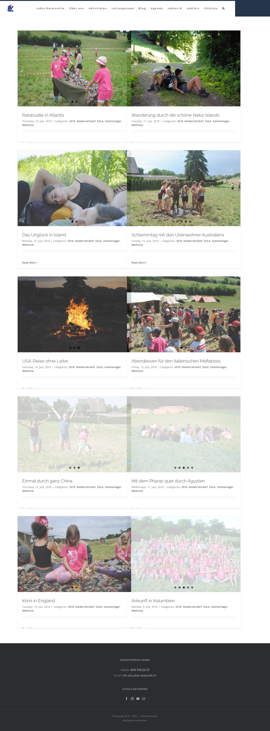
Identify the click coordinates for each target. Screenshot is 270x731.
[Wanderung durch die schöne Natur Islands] (183, 68)
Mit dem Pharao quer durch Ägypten (168, 481)
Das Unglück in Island (44, 234)
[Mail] (143, 698)
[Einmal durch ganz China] (74, 434)
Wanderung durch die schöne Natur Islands (175, 115)
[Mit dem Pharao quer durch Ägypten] (183, 434)
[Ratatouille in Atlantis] (74, 68)
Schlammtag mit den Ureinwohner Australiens (178, 234)
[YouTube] (137, 698)
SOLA (100, 121)
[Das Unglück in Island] (74, 188)
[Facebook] (126, 698)
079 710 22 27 (140, 670)
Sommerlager (113, 121)
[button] (223, 8)
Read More (29, 262)
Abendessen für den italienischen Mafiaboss (176, 361)
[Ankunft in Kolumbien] (183, 554)
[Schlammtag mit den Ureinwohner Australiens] (183, 188)
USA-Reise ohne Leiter (45, 361)
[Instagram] (132, 698)
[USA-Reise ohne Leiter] (74, 314)
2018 (72, 121)
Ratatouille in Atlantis (43, 115)
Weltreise (28, 125)
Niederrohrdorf (86, 121)
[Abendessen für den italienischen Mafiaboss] (183, 314)
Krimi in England (38, 600)
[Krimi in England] (74, 554)
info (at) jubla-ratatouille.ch (139, 675)
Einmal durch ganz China (47, 481)
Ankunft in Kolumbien (153, 600)
